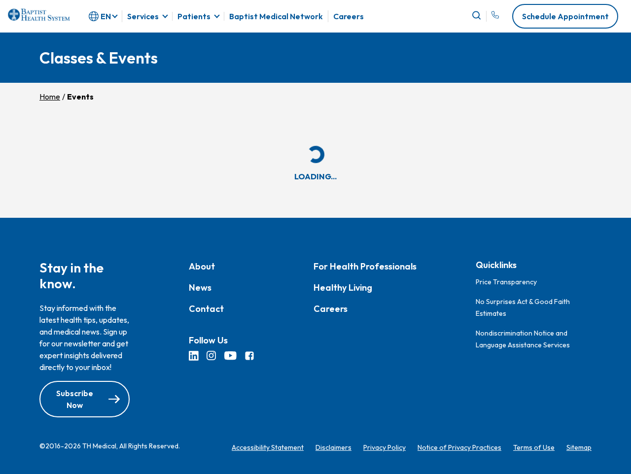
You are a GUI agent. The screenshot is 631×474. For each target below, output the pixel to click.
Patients (193, 16)
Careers (348, 16)
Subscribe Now (74, 399)
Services (143, 16)
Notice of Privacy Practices (459, 447)
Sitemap (579, 447)
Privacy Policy (384, 447)
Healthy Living (343, 288)
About (202, 266)
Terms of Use (534, 447)
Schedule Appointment (565, 16)
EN (106, 16)
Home (49, 97)
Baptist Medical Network (276, 16)
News (200, 288)
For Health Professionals (365, 266)
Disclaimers (333, 447)
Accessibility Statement (268, 447)
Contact (206, 309)
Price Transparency (506, 281)
